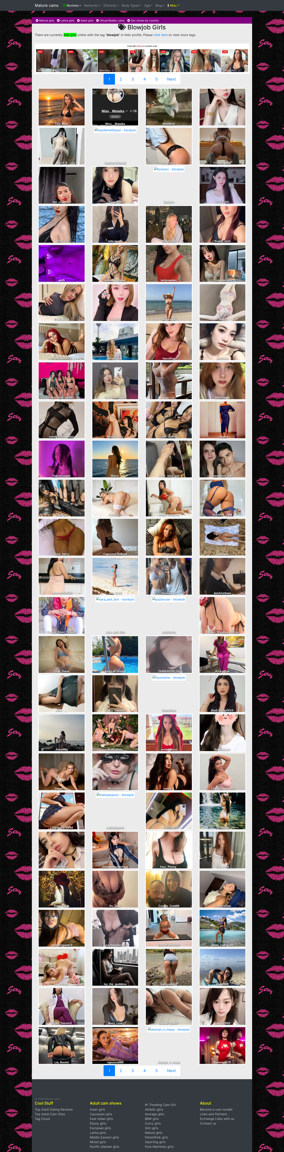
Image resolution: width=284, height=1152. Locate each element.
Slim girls (151, 1128)
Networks (91, 5)
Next (171, 79)
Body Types (130, 5)
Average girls (154, 1114)
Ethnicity (110, 5)
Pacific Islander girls (104, 1147)
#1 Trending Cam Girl (160, 1105)
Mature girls (46, 20)
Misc (173, 5)
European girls (100, 1128)
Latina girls (67, 20)
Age (147, 5)
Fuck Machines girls (159, 1147)
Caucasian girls (101, 1114)
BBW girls (152, 1119)
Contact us (208, 1123)
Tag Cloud (42, 1119)
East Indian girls (101, 1119)
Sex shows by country (144, 20)
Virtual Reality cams (111, 20)
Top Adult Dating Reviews (54, 1109)
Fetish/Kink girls (156, 1137)
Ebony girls (98, 1123)
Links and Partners (213, 1114)
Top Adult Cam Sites (50, 1114)
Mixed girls (98, 1142)
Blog (159, 5)
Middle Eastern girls (104, 1137)
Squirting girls (155, 1142)
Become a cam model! (216, 1109)
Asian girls (86, 20)
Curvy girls (153, 1123)
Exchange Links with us (217, 1119)
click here (161, 35)
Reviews (72, 5)
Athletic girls (154, 1109)
